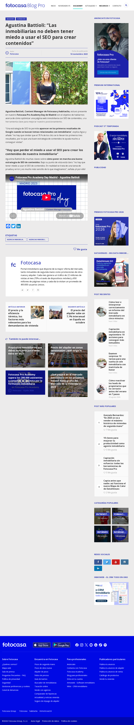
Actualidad (90, 6)
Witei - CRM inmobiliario (77, 686)
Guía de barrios (41, 679)
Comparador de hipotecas (46, 693)
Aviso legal (35, 721)
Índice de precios (42, 675)
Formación (21, 19)
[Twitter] (28, 290)
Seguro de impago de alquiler (47, 701)
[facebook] (77, 645)
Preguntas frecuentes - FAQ (14, 675)
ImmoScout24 (46, 711)
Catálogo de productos (109, 675)
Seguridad (6, 682)
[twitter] (86, 645)
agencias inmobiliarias (38, 239)
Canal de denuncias (10, 690)
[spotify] (105, 645)
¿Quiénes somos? (9, 664)
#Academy (78, 6)
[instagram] (81, 645)
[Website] (22, 290)
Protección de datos (50, 721)
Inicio (53, 6)
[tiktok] (100, 645)
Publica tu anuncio (107, 664)
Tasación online (41, 686)
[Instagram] (38, 290)
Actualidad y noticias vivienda (47, 697)
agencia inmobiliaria (16, 239)
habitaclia (33, 711)
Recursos (103, 6)
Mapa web (6, 668)
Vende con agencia (43, 690)
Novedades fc (64, 6)
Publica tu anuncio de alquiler (111, 668)
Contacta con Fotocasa (77, 668)
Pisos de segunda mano (45, 664)
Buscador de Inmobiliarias (46, 682)
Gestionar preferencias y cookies (16, 686)
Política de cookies (69, 721)
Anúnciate (71, 664)
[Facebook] (33, 290)
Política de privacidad (11, 679)
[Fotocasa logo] (14, 644)
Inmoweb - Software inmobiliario (81, 682)
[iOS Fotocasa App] (42, 645)
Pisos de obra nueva (43, 668)
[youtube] (91, 645)
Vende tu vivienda (106, 679)
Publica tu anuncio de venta (111, 671)
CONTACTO (117, 6)
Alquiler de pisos (41, 671)
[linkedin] (95, 645)
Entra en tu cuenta (75, 679)
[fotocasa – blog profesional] (25, 5)
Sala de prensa (8, 671)
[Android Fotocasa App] (61, 645)
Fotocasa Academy (75, 671)
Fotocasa (14, 54)
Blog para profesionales (77, 675)
